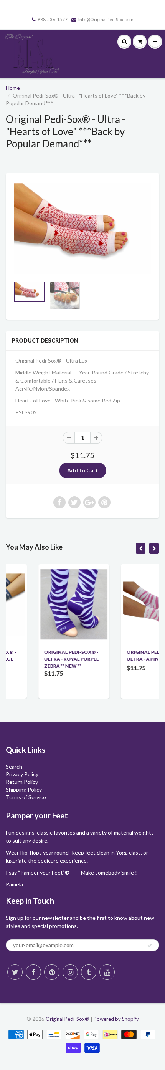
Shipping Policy (24, 789)
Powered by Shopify (116, 1019)
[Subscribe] (149, 945)
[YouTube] (107, 972)
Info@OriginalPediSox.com (106, 19)
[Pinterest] (51, 972)
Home (13, 87)
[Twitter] (15, 972)
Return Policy (22, 781)
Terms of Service (26, 797)
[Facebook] (33, 972)
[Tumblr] (88, 972)
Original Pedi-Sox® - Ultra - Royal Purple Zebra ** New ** (46, 659)
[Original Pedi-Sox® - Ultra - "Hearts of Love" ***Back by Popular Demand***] (82, 229)
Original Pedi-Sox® (67, 1019)
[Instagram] (70, 972)
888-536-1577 (53, 19)
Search (14, 766)
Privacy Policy (22, 774)
